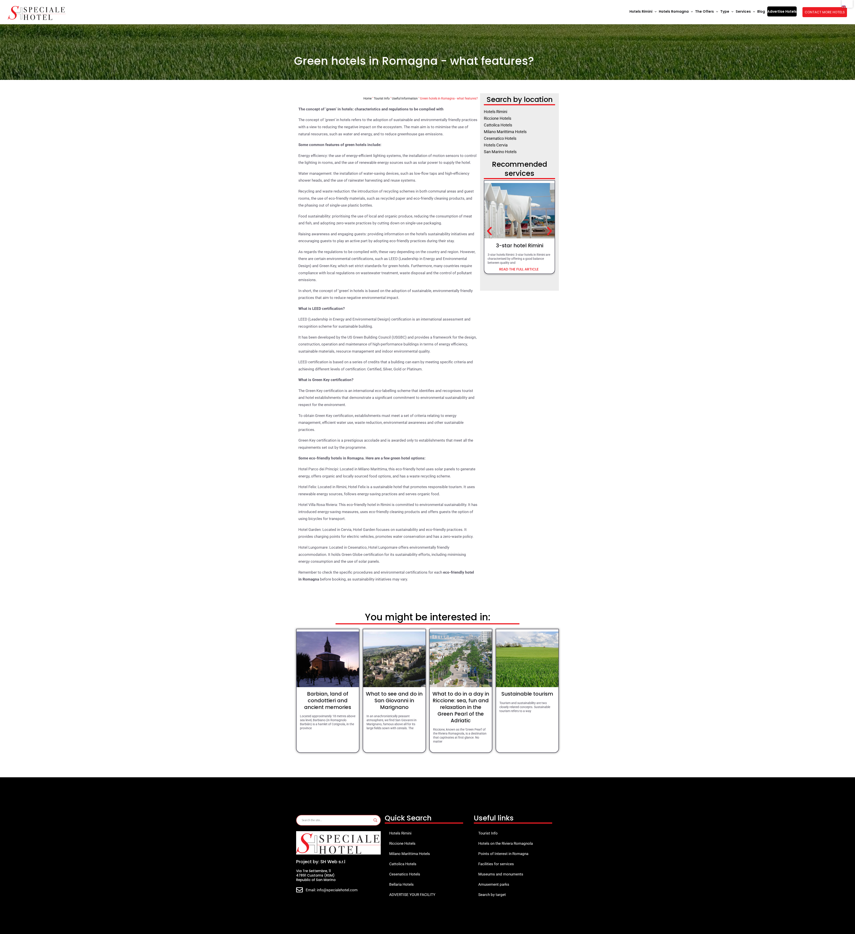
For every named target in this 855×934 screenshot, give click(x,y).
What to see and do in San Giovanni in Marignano (394, 700)
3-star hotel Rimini (519, 245)
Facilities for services (496, 864)
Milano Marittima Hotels (409, 853)
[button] (654, 12)
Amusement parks (493, 884)
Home (367, 98)
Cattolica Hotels (402, 864)
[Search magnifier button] (375, 820)
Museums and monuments (500, 874)
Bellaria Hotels (401, 884)
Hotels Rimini (400, 833)
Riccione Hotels (402, 843)
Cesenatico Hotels (404, 874)
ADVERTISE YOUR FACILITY (412, 894)
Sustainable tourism (527, 693)
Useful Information (405, 98)
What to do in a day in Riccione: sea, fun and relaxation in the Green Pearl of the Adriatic (460, 707)
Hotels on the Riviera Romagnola (505, 843)
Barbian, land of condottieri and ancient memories (327, 700)
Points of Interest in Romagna (503, 853)
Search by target (492, 894)
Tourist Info (382, 98)
